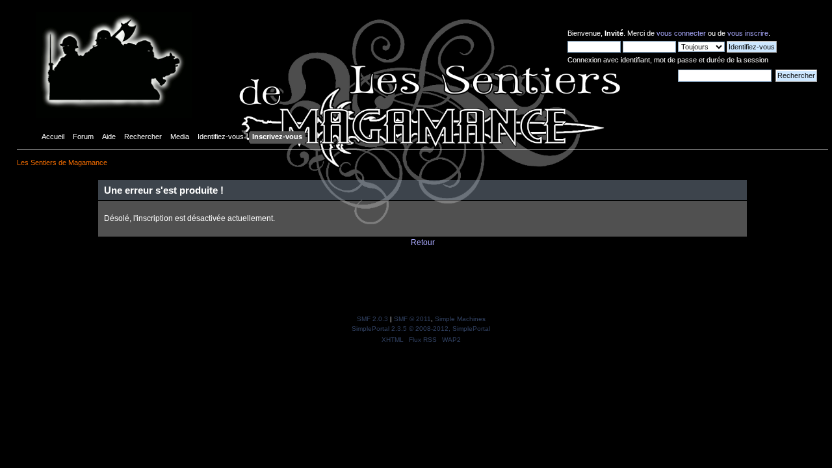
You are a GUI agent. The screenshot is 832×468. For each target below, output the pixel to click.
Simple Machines (460, 318)
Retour (423, 242)
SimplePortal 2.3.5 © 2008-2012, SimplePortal (421, 328)
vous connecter (681, 33)
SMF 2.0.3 (372, 318)
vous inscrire (747, 33)
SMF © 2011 (412, 318)
